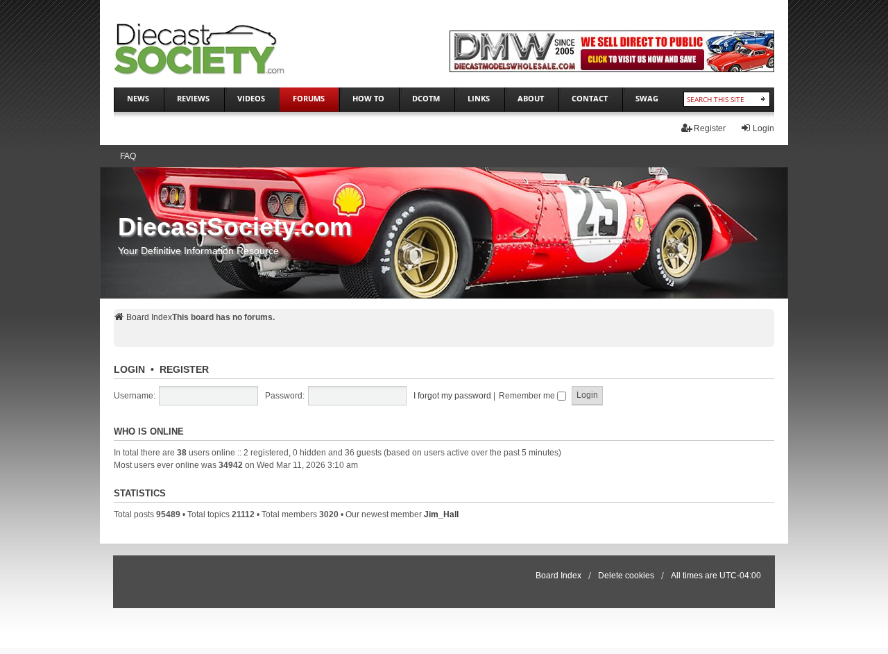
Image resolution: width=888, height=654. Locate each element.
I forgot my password (452, 396)
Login (129, 369)
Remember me (528, 396)
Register (184, 369)
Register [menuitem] (710, 128)
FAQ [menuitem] (128, 156)
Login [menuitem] (763, 128)
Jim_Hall (441, 514)
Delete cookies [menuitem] (626, 575)
